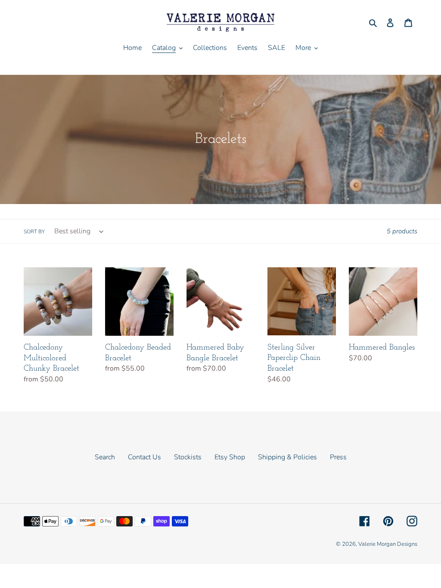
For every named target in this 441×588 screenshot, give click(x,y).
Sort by (34, 231)
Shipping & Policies (287, 457)
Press (338, 457)
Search (105, 457)
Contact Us (144, 457)
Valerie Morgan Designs (387, 544)
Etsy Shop (229, 457)
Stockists (188, 457)
